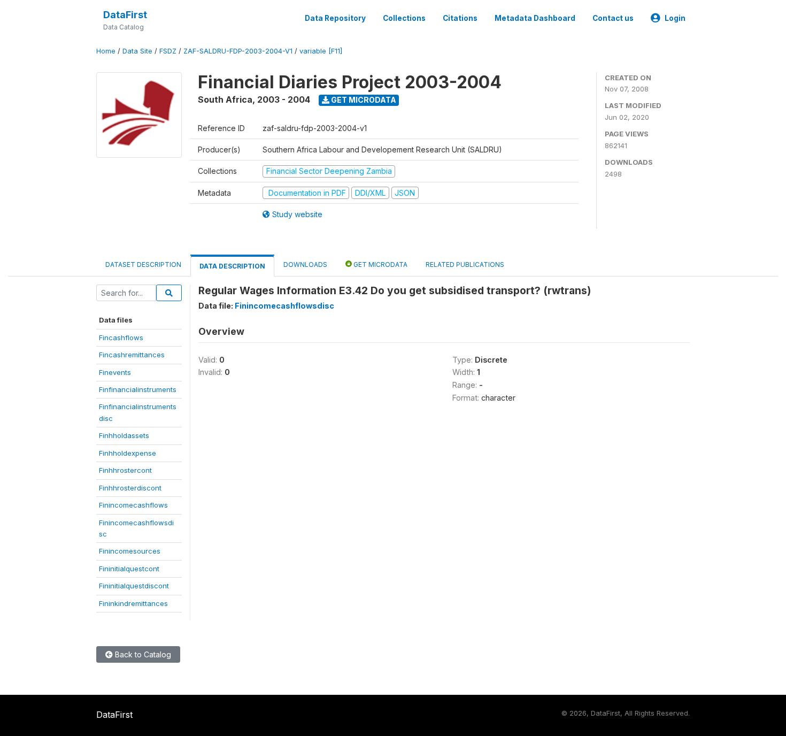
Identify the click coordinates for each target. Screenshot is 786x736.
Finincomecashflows (133, 505)
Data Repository (335, 18)
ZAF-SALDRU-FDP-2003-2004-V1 (237, 51)
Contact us (613, 18)
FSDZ (167, 51)
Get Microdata (362, 99)
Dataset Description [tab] (143, 264)
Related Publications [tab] (465, 264)
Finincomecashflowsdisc (284, 305)
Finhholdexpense (127, 453)
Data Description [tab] (232, 266)
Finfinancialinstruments (137, 389)
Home (105, 51)
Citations (460, 18)
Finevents (115, 372)
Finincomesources (129, 551)
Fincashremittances (132, 354)
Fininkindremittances (133, 603)
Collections (404, 18)
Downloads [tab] (305, 264)
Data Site (137, 51)
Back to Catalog (142, 654)
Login (675, 18)
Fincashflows (121, 337)
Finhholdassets (124, 435)
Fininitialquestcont (129, 568)
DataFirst (125, 14)
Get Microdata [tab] (379, 264)
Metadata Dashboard (535, 18)
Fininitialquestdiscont (134, 585)
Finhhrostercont (125, 470)
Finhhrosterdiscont (130, 488)
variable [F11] (320, 51)
